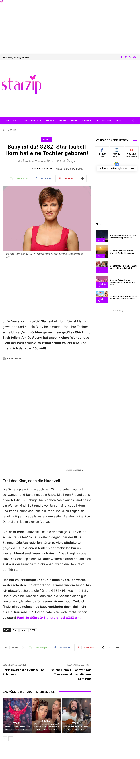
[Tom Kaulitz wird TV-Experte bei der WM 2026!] (76, 715)
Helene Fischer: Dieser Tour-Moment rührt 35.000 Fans (17, 728)
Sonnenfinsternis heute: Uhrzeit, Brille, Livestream (122, 252)
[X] (130, 57)
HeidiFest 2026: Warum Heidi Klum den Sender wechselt (123, 297)
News (23, 630)
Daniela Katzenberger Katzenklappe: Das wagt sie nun (123, 282)
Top (15, 630)
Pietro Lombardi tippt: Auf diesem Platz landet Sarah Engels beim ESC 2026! (46, 727)
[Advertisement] (70, 25)
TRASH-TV (101, 269)
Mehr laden (115, 310)
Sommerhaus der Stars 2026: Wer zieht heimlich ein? (123, 267)
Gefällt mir (102, 150)
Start (5, 130)
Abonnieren (132, 149)
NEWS (101, 240)
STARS (13, 130)
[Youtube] (134, 57)
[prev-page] (5, 738)
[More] (83, 178)
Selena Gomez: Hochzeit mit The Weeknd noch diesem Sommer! (71, 674)
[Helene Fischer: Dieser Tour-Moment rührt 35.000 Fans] (17, 715)
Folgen (117, 149)
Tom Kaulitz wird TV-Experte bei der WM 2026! (76, 728)
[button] (133, 120)
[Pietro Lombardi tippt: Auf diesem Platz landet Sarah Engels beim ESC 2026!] (46, 715)
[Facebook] (121, 57)
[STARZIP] (21, 84)
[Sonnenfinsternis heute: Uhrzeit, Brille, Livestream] (102, 251)
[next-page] (10, 738)
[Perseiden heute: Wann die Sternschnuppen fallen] (102, 236)
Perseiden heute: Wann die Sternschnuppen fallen (123, 236)
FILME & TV (102, 285)
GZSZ (33, 630)
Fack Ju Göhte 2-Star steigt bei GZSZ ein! (49, 617)
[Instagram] (126, 57)
